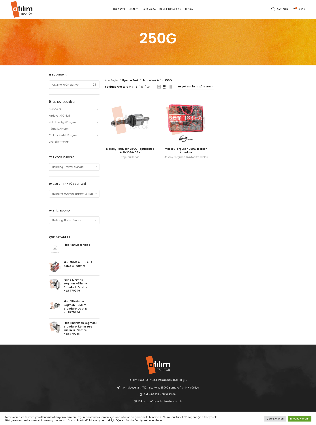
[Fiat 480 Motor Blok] (55, 249)
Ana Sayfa (112, 80)
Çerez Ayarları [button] (275, 418)
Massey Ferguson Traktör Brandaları (186, 157)
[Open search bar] (273, 9)
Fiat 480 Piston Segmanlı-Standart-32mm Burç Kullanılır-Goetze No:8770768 (81, 328)
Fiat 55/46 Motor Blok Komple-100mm (78, 264)
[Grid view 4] (170, 87)
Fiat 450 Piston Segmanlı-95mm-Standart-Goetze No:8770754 (76, 307)
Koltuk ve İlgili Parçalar (63, 122)
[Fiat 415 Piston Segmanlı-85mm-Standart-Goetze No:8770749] (55, 286)
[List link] (158, 401)
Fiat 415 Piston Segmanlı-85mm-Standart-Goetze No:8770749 (76, 285)
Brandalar (55, 109)
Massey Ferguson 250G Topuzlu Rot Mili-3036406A (130, 150)
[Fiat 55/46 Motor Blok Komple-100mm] (55, 267)
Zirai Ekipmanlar (59, 141)
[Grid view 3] (164, 87)
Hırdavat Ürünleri (59, 115)
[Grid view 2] (159, 87)
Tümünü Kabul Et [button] (299, 418)
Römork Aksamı (59, 128)
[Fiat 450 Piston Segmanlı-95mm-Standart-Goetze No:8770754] (55, 308)
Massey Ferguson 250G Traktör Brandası (186, 150)
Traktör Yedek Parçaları (63, 135)
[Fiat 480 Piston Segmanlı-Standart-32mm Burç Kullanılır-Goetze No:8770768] (55, 329)
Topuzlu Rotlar (130, 157)
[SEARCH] (94, 84)
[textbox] (68, 167)
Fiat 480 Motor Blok (77, 245)
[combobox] (74, 167)
